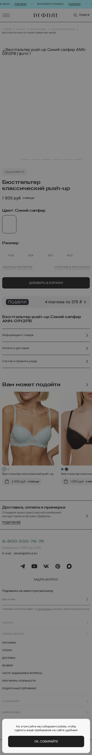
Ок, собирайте (46, 741)
